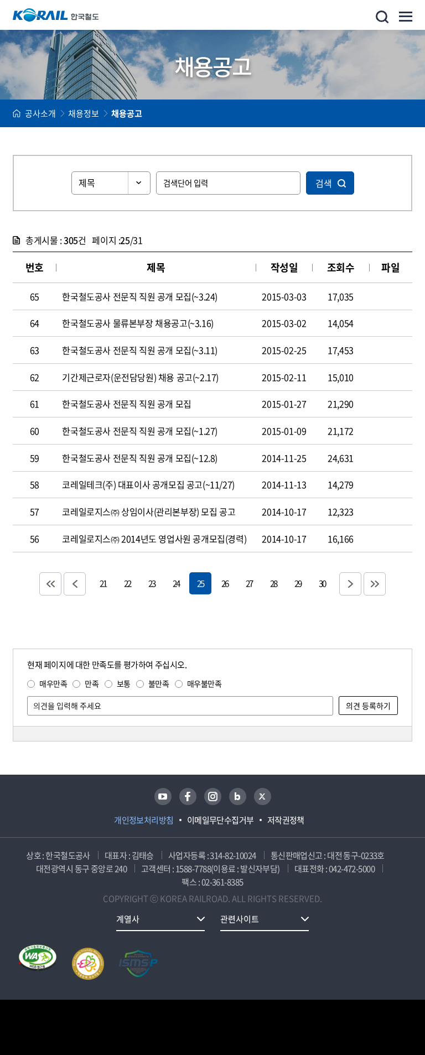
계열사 (127, 919)
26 (224, 583)
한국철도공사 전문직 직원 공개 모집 (126, 403)
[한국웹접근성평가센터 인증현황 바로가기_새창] (37, 963)
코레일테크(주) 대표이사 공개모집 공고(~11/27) (148, 484)
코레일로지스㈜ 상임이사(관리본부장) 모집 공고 (148, 511)
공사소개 (40, 113)
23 (151, 583)
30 (322, 583)
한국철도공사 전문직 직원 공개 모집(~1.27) (139, 430)
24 (176, 583)
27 (249, 583)
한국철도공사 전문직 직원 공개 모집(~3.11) (139, 350)
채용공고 (126, 113)
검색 (323, 183)
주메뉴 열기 (405, 17)
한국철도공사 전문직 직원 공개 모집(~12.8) (139, 457)
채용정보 (83, 113)
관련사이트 (239, 919)
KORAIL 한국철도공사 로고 (56, 15)
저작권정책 (285, 820)
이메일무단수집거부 (220, 820)
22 (127, 583)
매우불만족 (204, 683)
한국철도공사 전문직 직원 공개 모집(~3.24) (139, 296)
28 (273, 583)
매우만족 (53, 683)
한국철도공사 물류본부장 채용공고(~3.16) (137, 323)
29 (297, 583)
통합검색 (382, 17)
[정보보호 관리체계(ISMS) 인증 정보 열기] (138, 963)
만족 (92, 683)
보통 (124, 683)
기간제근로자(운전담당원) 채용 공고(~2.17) (140, 377)
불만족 (158, 683)
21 (103, 583)
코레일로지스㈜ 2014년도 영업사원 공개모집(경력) (154, 538)
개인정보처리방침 (144, 820)
